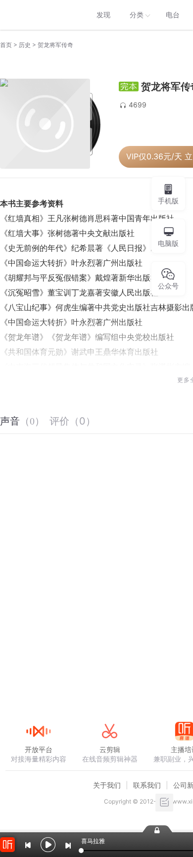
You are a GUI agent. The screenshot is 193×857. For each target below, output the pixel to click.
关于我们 (107, 785)
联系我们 (147, 785)
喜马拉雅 (38, 15)
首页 (6, 44)
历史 (25, 44)
